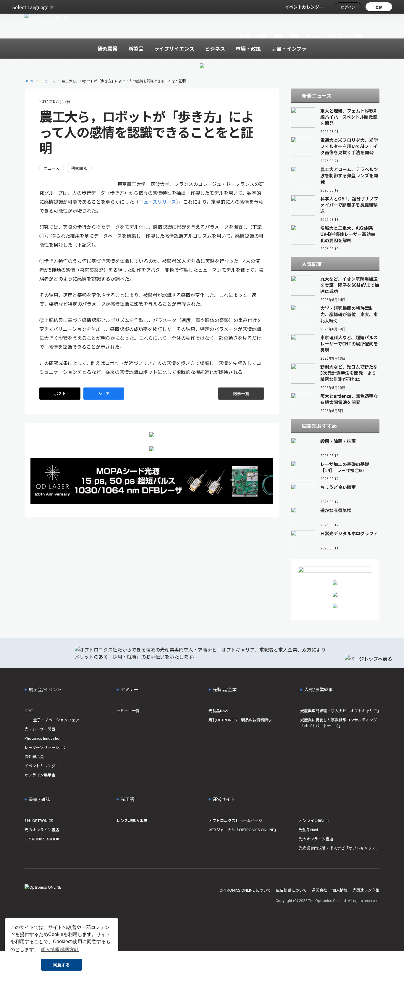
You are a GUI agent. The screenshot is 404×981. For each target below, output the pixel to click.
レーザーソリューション (46, 747)
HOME (29, 80)
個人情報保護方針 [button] (60, 949)
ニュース (48, 80)
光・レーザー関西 (40, 729)
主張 (261, 36)
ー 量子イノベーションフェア (52, 720)
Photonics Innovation (43, 738)
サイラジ (337, 36)
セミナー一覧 (128, 710)
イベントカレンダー (304, 7)
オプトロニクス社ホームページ (235, 820)
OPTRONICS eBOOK (42, 839)
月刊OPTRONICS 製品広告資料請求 (240, 720)
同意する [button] (61, 964)
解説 (278, 36)
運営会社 (319, 890)
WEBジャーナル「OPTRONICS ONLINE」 (243, 829)
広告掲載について (291, 890)
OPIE (29, 710)
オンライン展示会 (40, 775)
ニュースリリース (157, 201)
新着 (244, 36)
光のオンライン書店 (42, 829)
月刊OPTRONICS (39, 820)
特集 (294, 36)
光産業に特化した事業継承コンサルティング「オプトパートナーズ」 (338, 722)
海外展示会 (34, 756)
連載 (358, 36)
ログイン (348, 6)
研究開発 (79, 168)
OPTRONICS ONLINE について (245, 890)
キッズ (314, 36)
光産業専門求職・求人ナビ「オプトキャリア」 (339, 710)
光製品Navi (218, 710)
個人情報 (340, 890)
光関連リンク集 (366, 890)
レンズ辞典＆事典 (132, 820)
